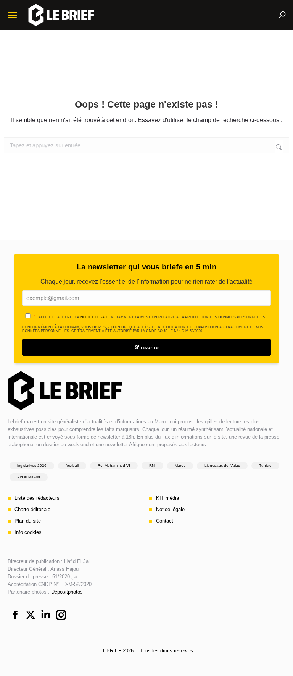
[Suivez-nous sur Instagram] (61, 615)
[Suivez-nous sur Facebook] (15, 615)
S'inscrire (147, 347)
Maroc (180, 465)
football (72, 465)
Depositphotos (67, 592)
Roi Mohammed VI (114, 465)
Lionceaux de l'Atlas (222, 465)
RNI (152, 465)
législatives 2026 (32, 465)
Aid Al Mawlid (28, 477)
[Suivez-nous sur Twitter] (30, 615)
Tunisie (265, 465)
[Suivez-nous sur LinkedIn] (45, 615)
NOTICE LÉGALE (94, 317)
